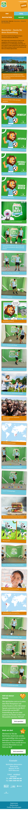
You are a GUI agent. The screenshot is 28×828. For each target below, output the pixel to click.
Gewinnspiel (21, 17)
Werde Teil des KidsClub (7, 17)
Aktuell (7, 13)
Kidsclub (11, 21)
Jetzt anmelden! (18, 751)
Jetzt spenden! (18, 721)
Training (21, 13)
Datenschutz (14, 805)
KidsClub (23, 5)
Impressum (14, 803)
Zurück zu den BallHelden (23, 1)
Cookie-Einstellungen (14, 807)
